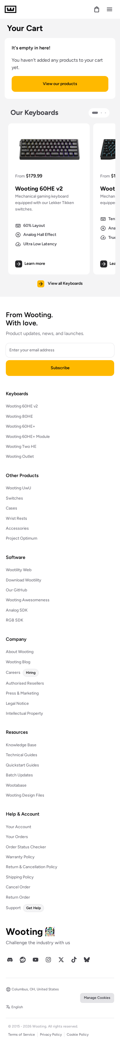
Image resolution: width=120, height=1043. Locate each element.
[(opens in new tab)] (10, 960)
